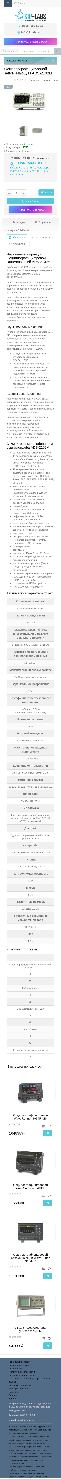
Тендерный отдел (18, 1388)
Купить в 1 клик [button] (30, 201)
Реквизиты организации (21, 1375)
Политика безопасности (22, 1371)
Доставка (14, 1398)
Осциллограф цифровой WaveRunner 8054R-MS (30, 1117)
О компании (15, 1368)
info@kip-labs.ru (32, 32)
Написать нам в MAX (32, 41)
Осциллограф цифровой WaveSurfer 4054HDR (30, 1186)
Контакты (14, 1392)
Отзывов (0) (20, 244)
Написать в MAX (32, 209)
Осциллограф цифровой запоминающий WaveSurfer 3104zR (30, 1258)
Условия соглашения (20, 1385)
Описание (19, 237)
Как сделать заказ (19, 1365)
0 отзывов (33, 80)
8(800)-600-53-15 (32, 25)
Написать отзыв (50, 80)
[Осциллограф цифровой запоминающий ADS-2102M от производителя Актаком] (29, 101)
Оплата (13, 1395)
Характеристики (40, 237)
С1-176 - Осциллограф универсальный (30, 1329)
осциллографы (15, 303)
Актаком (28, 144)
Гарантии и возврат (19, 1361)
